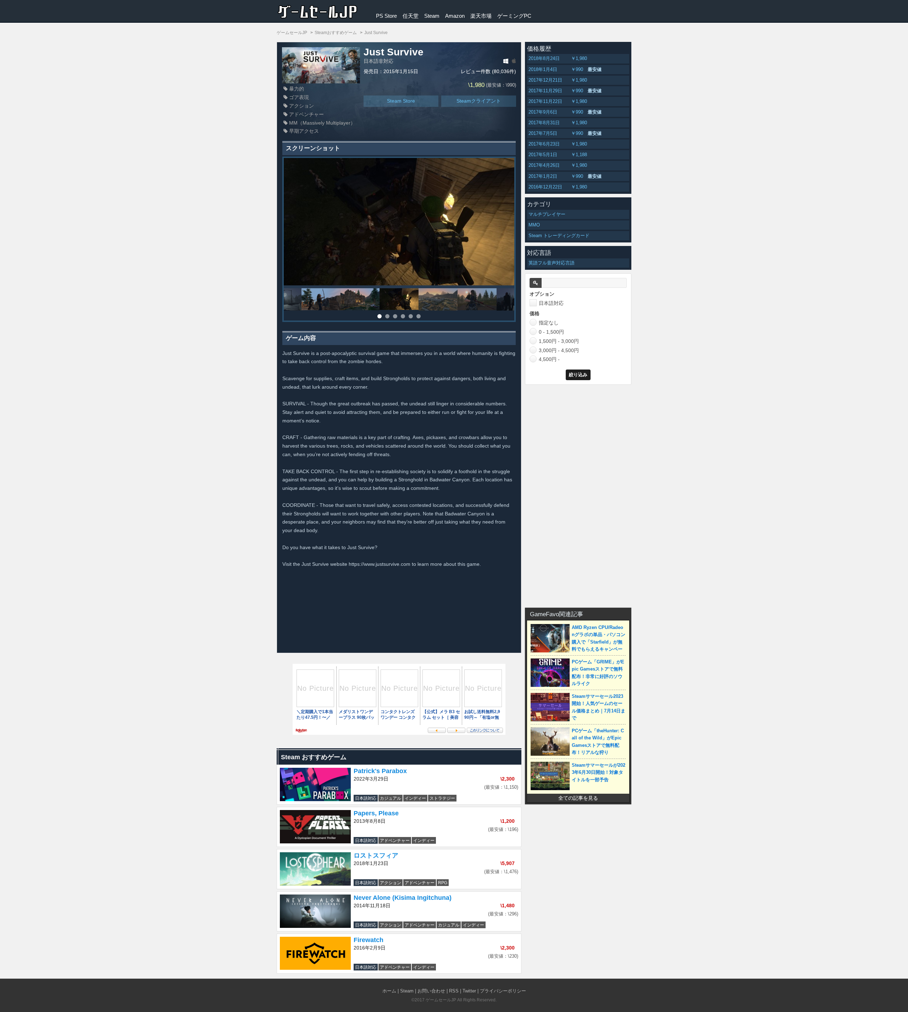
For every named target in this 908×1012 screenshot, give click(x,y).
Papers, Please (376, 813)
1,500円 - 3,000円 (559, 341)
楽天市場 (481, 16)
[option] (399, 221)
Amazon (455, 16)
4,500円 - (549, 359)
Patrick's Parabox (380, 771)
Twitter (469, 991)
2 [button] (387, 316)
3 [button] (395, 316)
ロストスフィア (376, 855)
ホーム (389, 991)
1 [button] (379, 316)
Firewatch (368, 939)
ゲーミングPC (514, 16)
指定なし (549, 323)
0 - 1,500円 (551, 332)
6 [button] (418, 316)
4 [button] (403, 316)
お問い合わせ (431, 991)
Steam (431, 16)
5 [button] (411, 316)
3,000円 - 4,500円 (559, 350)
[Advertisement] (578, 494)
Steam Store (401, 101)
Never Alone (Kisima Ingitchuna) (403, 897)
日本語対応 (551, 303)
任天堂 (411, 16)
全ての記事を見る (578, 798)
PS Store (386, 16)
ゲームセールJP (441, 999)
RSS (454, 991)
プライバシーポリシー (503, 991)
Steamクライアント (478, 101)
